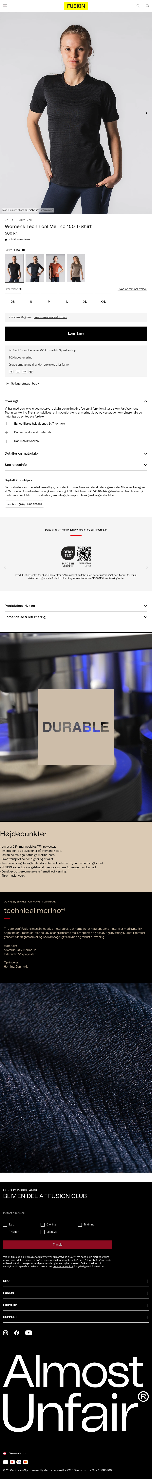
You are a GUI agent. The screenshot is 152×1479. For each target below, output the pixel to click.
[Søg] (138, 5)
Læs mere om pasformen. (50, 317)
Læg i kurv (76, 333)
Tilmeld (58, 1244)
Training (89, 1224)
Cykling (51, 1224)
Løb (11, 1224)
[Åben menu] (5, 6)
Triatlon (14, 1232)
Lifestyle (52, 1232)
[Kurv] (147, 5)
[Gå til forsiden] (76, 6)
